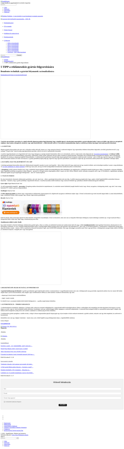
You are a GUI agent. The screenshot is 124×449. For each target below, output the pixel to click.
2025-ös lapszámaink (13, 44)
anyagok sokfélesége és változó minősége (14, 166)
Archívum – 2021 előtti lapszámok (16, 52)
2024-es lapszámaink (13, 46)
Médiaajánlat (7, 424)
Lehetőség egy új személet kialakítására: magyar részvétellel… (17, 373)
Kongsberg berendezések (101, 154)
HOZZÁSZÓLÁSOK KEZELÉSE (13, 430)
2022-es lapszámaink (13, 49)
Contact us (7, 429)
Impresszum (7, 423)
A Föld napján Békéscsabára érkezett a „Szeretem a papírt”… (17, 367)
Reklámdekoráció (8, 23)
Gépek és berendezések (16, 75)
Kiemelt (25, 75)
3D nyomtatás (7, 26)
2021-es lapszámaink (13, 50)
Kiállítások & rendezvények (11, 33)
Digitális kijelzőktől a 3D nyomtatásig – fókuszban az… (15, 370)
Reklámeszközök (8, 37)
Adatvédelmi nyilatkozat (10, 426)
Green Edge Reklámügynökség (20, 435)
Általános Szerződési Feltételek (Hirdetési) (15, 427)
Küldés (63, 404)
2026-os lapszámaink (13, 43)
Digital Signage (8, 30)
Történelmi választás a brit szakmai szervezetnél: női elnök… (17, 364)
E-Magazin (7, 40)
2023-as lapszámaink (13, 47)
